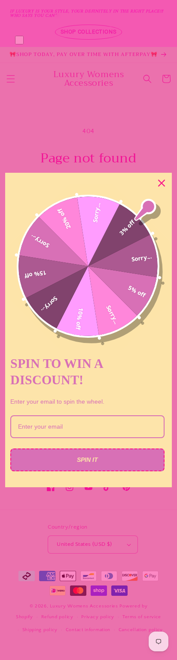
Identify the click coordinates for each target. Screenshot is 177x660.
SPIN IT (87, 459)
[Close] (161, 183)
